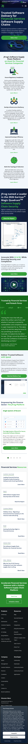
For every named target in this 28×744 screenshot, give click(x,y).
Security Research (18, 618)
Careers (3, 678)
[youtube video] (14, 285)
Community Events (18, 667)
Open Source (17, 643)
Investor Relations (5, 667)
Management (4, 664)
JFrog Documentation (19, 628)
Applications (17, 674)
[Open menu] (25, 6)
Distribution (4, 621)
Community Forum (18, 671)
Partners (3, 671)
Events (15, 621)
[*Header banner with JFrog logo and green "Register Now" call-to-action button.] (14, 2)
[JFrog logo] (3, 5)
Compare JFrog (17, 650)
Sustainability (4, 681)
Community (17, 660)
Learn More (13, 93)
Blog (15, 614)
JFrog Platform (4, 635)
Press (2, 685)
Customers (4, 674)
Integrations (17, 625)
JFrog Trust (16, 647)
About (2, 660)
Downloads (17, 664)
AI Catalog (3, 632)
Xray (2, 618)
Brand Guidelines (5, 692)
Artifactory (3, 614)
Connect (3, 628)
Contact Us (4, 688)
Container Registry (5, 625)
